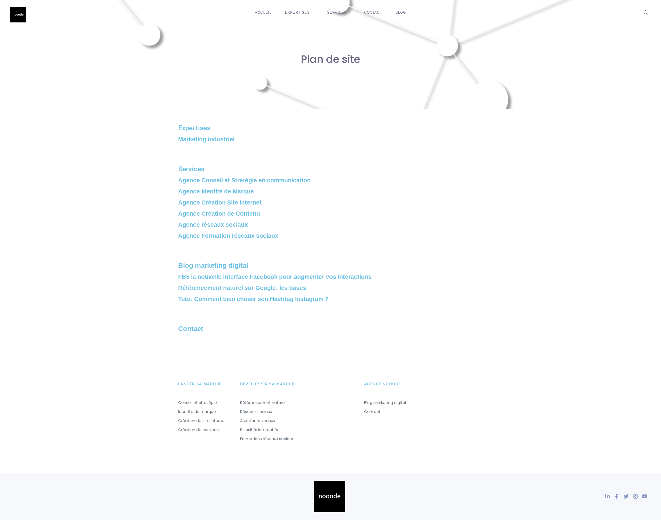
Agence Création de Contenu (219, 213)
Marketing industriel (206, 139)
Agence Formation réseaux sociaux (228, 235)
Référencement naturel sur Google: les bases (242, 288)
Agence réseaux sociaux (213, 224)
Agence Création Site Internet (220, 202)
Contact (190, 328)
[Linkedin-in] (607, 496)
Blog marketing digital (213, 265)
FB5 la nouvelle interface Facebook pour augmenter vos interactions (275, 276)
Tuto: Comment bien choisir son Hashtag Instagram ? (253, 299)
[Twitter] (626, 496)
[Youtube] (644, 496)
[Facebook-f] (616, 496)
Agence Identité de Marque (216, 191)
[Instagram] (635, 496)
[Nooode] (18, 14)
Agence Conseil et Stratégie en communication (244, 180)
